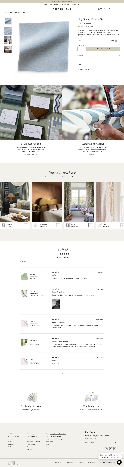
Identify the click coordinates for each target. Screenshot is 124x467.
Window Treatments (13, 436)
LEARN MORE (93, 154)
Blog (28, 446)
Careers (29, 449)
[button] (102, 9)
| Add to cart (103, 48)
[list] (8, 35)
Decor (10, 441)
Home (6, 12)
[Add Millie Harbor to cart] (26, 225)
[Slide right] (89, 1)
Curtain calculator (32, 439)
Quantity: (81, 45)
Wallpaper (11, 444)
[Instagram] (106, 448)
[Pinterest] (110, 448)
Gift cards (11, 446)
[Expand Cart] (118, 9)
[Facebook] (114, 448)
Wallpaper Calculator (33, 441)
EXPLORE (91, 414)
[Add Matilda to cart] (90, 225)
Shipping (48, 444)
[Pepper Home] (62, 9)
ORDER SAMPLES (31, 154)
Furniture (10, 439)
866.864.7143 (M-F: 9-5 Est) (60, 439)
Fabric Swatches (15, 12)
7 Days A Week (57, 436)
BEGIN (32, 414)
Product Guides (31, 444)
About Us (58, 462)
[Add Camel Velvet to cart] (58, 225)
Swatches (11, 434)
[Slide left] (35, 1)
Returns (48, 446)
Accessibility (70, 462)
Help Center (49, 441)
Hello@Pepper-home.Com (58, 434)
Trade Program (31, 434)
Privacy (81, 462)
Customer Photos (32, 436)
